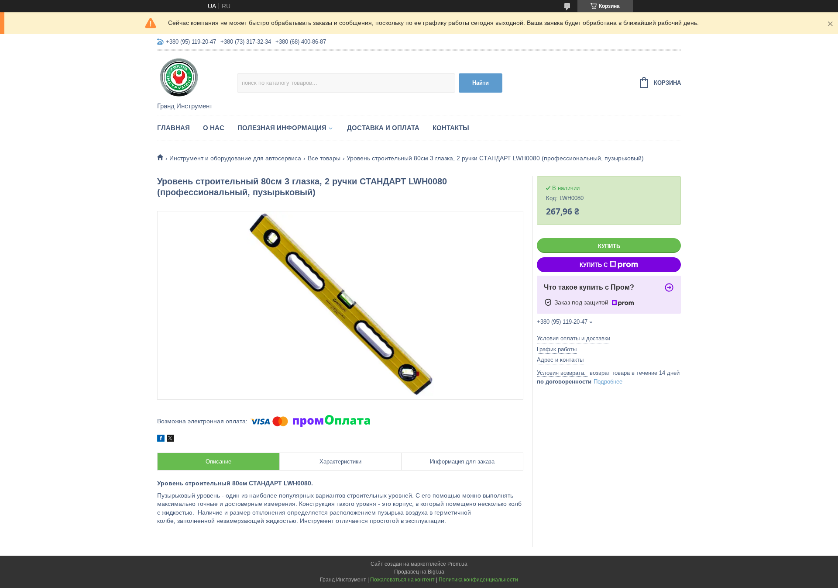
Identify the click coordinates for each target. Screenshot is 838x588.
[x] (170, 439)
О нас (213, 128)
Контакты (451, 128)
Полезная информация (281, 128)
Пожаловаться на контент (402, 580)
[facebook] (161, 439)
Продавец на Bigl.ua (419, 572)
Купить (609, 246)
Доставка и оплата (383, 128)
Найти (480, 83)
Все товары (324, 158)
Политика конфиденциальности (478, 580)
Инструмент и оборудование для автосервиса (235, 158)
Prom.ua (457, 564)
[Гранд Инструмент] (197, 77)
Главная (173, 128)
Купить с (594, 265)
